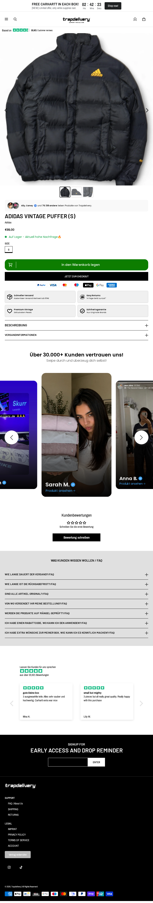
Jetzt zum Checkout (77, 276)
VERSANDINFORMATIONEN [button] (20, 334)
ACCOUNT (13, 845)
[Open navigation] (9, 19)
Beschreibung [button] (16, 325)
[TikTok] (21, 867)
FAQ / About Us (15, 803)
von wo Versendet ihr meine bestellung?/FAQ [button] (36, 603)
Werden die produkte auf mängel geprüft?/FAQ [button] (37, 613)
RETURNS (13, 815)
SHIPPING (13, 809)
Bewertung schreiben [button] (77, 537)
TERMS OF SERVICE (18, 840)
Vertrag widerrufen (18, 854)
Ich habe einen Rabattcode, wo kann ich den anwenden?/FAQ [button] (46, 622)
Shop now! (113, 6)
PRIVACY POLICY (17, 834)
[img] (78, 671)
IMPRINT (12, 829)
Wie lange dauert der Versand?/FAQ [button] (29, 574)
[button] (12, 437)
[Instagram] (9, 867)
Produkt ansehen (59, 490)
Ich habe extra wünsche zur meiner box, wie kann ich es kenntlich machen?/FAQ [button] (60, 632)
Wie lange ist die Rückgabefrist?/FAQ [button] (30, 584)
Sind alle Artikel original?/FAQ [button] (26, 593)
